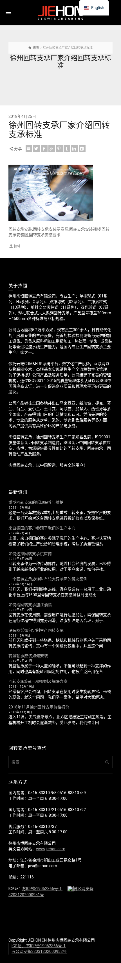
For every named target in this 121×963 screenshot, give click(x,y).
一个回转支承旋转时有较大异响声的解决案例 (47, 579)
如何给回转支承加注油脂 (30, 604)
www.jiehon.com (50, 849)
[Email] (29, 148)
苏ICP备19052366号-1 (42, 889)
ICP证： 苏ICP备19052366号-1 (39, 946)
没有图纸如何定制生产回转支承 (36, 630)
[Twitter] (36, 148)
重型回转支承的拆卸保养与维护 (36, 502)
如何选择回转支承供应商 (30, 553)
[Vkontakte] (82, 148)
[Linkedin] (74, 148)
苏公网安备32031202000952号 (39, 951)
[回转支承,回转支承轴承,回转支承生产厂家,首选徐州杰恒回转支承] (60, 12)
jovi (17, 246)
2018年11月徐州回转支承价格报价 (38, 707)
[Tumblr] (67, 148)
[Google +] (51, 148)
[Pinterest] (59, 148)
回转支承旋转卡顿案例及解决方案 (38, 681)
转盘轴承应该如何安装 (28, 655)
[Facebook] (44, 148)
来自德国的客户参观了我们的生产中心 (41, 528)
